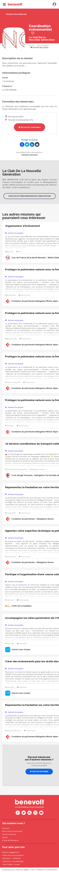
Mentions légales (22, 870)
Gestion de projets (40, 47)
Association (6, 858)
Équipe (5, 837)
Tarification (16, 858)
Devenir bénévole (9, 834)
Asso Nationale (17, 861)
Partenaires (14, 840)
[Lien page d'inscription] (54, 5)
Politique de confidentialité (46, 870)
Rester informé (40, 771)
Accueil (31, 45)
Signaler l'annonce (29, 155)
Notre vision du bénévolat (12, 831)
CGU (33, 870)
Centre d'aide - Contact (11, 864)
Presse (4, 840)
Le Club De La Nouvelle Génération (42, 38)
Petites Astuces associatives (12, 855)
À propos (5, 828)
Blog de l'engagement (10, 852)
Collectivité (6, 861)
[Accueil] (12, 4)
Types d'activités (43, 45)
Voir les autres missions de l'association (29, 196)
